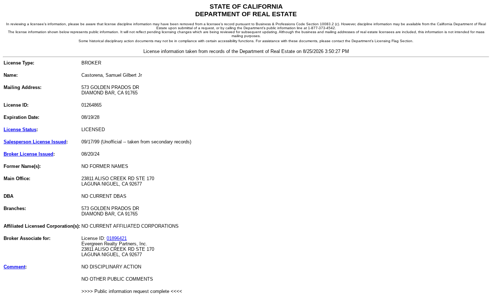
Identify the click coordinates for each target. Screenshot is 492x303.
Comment (14, 266)
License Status (20, 129)
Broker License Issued (28, 154)
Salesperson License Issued (35, 141)
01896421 (117, 238)
